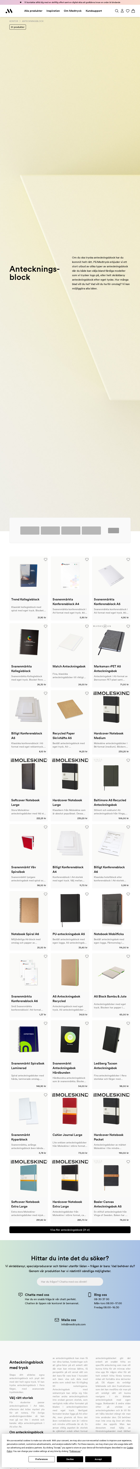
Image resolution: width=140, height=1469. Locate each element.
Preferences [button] (75, 1451)
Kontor (13, 21)
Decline (70, 1459)
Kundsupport (94, 11)
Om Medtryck (73, 11)
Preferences (41, 1459)
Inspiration (53, 11)
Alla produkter (33, 11)
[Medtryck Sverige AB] (9, 11)
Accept (98, 1459)
